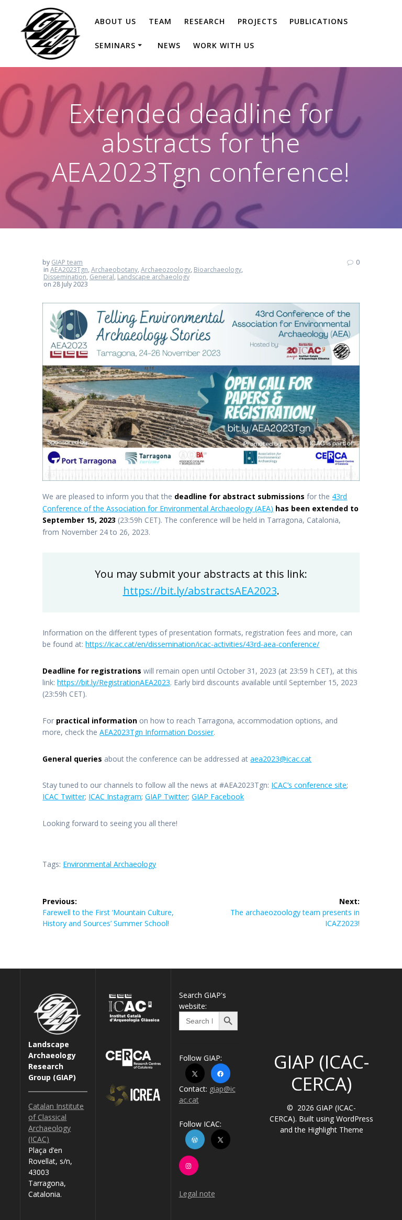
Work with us (223, 45)
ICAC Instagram (114, 796)
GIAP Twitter (166, 796)
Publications (318, 21)
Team (160, 21)
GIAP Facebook (218, 796)
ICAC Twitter (63, 796)
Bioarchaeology (217, 269)
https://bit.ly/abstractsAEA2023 (200, 591)
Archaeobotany (114, 269)
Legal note (197, 1194)
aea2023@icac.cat (280, 759)
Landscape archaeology (153, 276)
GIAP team (67, 262)
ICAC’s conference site (309, 785)
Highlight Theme (335, 1130)
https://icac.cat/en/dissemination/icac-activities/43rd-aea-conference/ (202, 644)
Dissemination (64, 276)
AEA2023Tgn (69, 269)
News (169, 45)
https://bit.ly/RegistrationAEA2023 (113, 682)
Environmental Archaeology (109, 864)
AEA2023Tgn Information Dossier (156, 732)
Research (204, 21)
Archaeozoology (166, 269)
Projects (257, 21)
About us (115, 21)
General (102, 276)
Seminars (115, 45)
